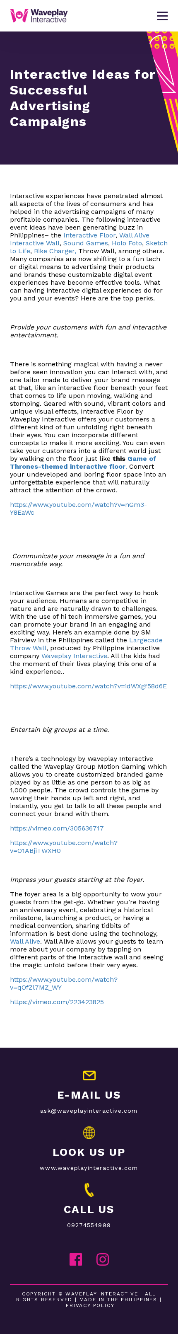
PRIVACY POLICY (90, 1305)
